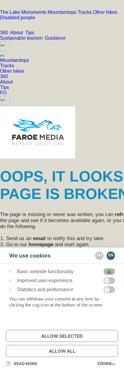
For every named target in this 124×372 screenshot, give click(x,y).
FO (3, 92)
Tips (30, 32)
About (17, 32)
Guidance (56, 38)
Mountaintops (63, 12)
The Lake (10, 12)
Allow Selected (62, 336)
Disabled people (17, 17)
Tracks (85, 12)
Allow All (62, 351)
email (39, 238)
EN (110, 255)
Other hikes (105, 12)
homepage (41, 244)
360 (5, 32)
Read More (25, 363)
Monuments (34, 12)
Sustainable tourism (22, 38)
